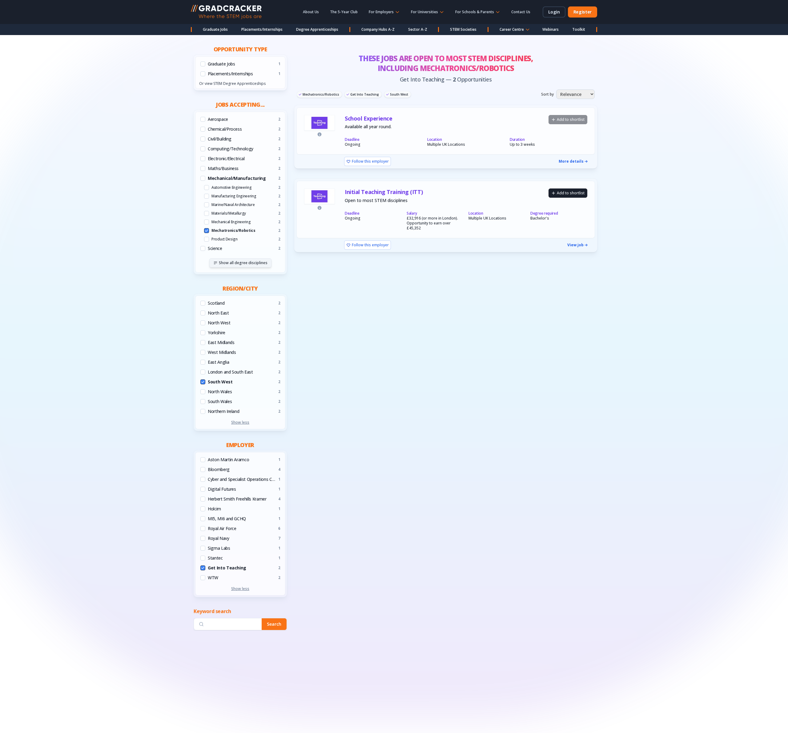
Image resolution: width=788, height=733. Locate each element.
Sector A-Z (417, 29)
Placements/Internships (262, 29)
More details (571, 161)
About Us (311, 11)
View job (575, 245)
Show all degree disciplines (243, 262)
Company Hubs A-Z (378, 29)
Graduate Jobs (215, 29)
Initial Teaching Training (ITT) (384, 192)
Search (274, 624)
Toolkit (578, 29)
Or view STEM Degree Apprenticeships (232, 83)
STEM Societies (463, 29)
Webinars (550, 29)
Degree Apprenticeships (317, 29)
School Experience (368, 118)
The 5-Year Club (344, 11)
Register (582, 12)
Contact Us (520, 11)
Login (554, 12)
